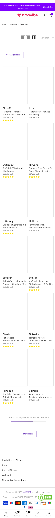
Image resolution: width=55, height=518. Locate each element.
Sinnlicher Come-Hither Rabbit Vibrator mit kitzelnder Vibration (14, 396)
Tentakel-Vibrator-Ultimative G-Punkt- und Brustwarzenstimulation (40, 339)
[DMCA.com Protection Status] (45, 497)
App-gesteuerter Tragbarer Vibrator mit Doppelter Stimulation (39, 396)
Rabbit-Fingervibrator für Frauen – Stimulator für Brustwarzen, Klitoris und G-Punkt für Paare (15, 283)
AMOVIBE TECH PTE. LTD (26, 497)
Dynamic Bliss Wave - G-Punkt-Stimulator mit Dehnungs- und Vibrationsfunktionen (40, 169)
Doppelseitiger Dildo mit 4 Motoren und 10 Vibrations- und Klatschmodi (15, 226)
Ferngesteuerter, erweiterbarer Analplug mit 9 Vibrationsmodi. (40, 226)
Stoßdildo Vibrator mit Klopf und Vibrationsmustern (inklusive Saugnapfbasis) (15, 169)
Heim (4, 24)
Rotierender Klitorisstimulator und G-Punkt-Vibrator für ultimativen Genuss (14, 339)
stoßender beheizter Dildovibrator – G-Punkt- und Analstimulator (40, 283)
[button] (8, 120)
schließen (49, 7)
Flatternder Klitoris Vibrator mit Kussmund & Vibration (15, 113)
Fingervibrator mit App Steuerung (39, 113)
